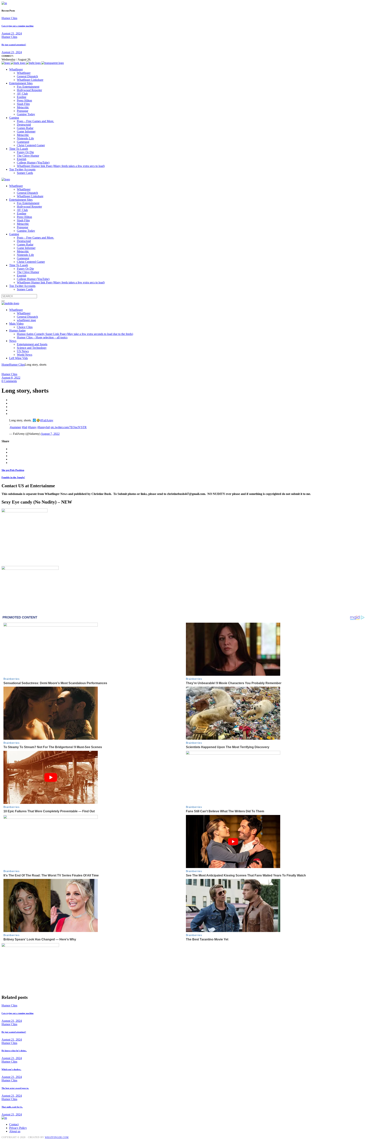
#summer (15, 427)
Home (5, 364)
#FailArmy (46, 420)
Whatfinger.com (57, 1137)
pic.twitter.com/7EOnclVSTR (69, 427)
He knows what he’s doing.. (14, 1050)
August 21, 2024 (12, 33)
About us (14, 1131)
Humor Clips (9, 18)
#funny (32, 427)
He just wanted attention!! (14, 44)
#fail (24, 427)
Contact (14, 1124)
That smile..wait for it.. (12, 1107)
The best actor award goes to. (15, 1088)
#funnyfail (43, 427)
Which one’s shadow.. (11, 1069)
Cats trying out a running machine (18, 26)
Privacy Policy (18, 1127)
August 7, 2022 (50, 433)
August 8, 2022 (11, 377)
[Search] (3, 300)
